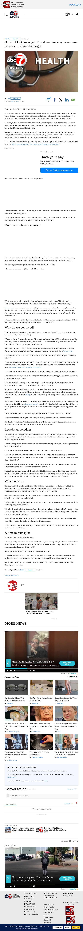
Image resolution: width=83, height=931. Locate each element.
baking (27, 395)
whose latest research (31, 404)
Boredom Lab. (68, 351)
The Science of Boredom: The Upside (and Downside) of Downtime (35, 144)
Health (22, 570)
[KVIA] (16, 14)
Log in (69, 789)
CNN (8, 98)
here (46, 781)
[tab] (11, 804)
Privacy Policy (29, 896)
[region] (41, 815)
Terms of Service (30, 894)
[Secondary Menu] (7, 14)
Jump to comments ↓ (12, 575)
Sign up (74, 789)
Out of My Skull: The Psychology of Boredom (25, 367)
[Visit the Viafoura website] (73, 841)
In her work (9, 308)
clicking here (11, 777)
